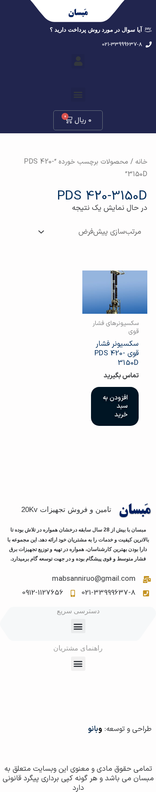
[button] (78, 61)
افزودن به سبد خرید (115, 406)
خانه (141, 162)
